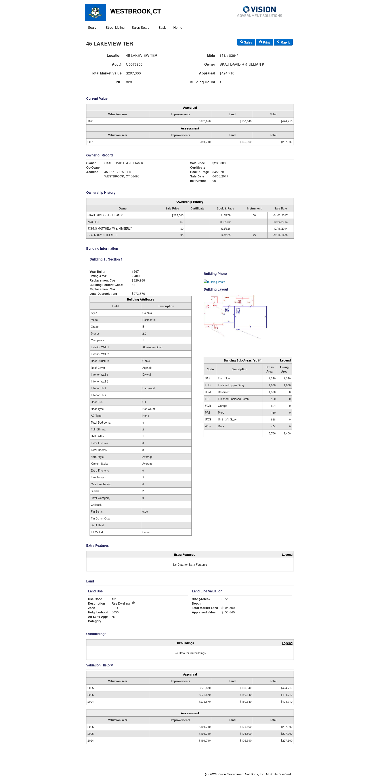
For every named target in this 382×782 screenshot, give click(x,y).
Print (266, 42)
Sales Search (141, 27)
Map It (285, 42)
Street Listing (115, 27)
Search (93, 27)
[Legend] (133, 603)
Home (177, 27)
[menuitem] (93, 26)
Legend (285, 360)
